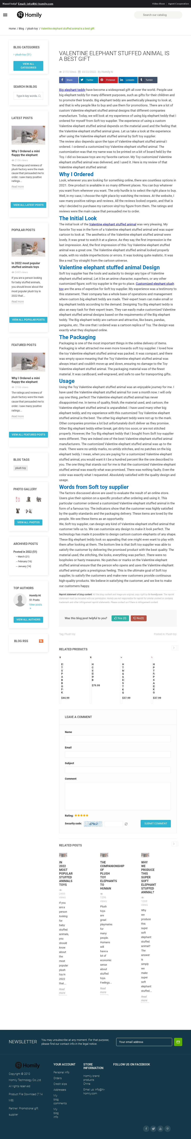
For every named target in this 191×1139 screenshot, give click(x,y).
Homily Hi (35, 595)
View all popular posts (28, 319)
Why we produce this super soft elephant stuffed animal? (145, 877)
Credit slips (60, 1084)
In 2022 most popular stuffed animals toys (26, 265)
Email (68, 747)
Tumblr (149, 80)
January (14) (24, 566)
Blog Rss (20, 641)
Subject (69, 763)
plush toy (20, 467)
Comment (70, 778)
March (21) (23, 556)
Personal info (61, 1072)
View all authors (28, 619)
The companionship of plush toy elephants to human (104, 875)
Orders (58, 1078)
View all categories (28, 65)
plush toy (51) (23, 54)
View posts (35, 604)
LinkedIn (130, 80)
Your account (65, 1064)
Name (68, 732)
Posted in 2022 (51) (25, 551)
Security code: (73, 823)
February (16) (25, 561)
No (140, 618)
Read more (18, 186)
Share (69, 80)
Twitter (89, 80)
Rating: (69, 815)
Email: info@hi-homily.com (35, 3)
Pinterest (110, 80)
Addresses (60, 1089)
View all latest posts (28, 204)
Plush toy (70, 634)
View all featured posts (28, 434)
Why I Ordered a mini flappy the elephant (26, 153)
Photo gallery (25, 489)
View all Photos (28, 522)
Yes (121, 618)
